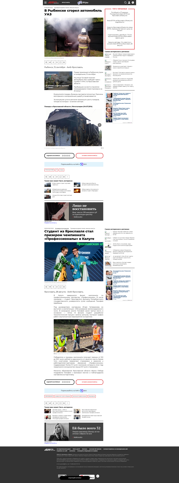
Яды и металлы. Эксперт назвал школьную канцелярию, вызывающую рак (122, 264)
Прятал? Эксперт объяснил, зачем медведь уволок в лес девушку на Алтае (123, 233)
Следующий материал (74, 478)
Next (99, 125)
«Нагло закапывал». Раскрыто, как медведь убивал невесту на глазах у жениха (123, 86)
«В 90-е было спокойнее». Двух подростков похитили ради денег (122, 244)
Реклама (84, 449)
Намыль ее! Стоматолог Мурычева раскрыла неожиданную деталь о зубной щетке (123, 80)
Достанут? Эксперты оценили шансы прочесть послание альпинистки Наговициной (123, 74)
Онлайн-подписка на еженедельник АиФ (115, 449)
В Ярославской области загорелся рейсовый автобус (90, 184)
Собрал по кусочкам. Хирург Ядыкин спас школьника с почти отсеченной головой (123, 239)
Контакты (72, 451)
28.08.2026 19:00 (49, 228)
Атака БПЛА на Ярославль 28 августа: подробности (120, 21)
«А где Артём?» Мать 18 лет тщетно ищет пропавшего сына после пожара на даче (123, 258)
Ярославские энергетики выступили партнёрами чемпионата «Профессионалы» (91, 411)
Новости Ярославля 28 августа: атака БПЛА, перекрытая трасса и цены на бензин (119, 29)
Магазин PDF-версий (95, 449)
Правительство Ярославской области (55, 282)
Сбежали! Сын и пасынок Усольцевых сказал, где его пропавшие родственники (124, 62)
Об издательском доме (64, 449)
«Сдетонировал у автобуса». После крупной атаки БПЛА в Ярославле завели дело (120, 36)
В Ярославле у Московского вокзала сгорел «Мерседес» (90, 190)
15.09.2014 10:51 (48, 7)
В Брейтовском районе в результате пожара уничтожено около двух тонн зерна (61, 191)
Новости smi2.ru (50, 223)
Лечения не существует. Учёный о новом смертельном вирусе (122, 67)
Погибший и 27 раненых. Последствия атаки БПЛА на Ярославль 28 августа (120, 14)
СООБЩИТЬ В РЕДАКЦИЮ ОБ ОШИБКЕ (87, 451)
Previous (48, 125)
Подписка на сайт (62, 451)
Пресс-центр (76, 449)
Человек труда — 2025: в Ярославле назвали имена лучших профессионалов (62, 411)
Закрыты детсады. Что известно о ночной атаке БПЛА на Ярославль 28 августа (119, 44)
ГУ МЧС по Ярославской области (54, 58)
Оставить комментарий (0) (89, 155)
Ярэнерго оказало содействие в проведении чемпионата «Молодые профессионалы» (61, 417)
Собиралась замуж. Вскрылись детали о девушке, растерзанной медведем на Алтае (122, 251)
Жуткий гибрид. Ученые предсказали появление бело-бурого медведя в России (124, 55)
